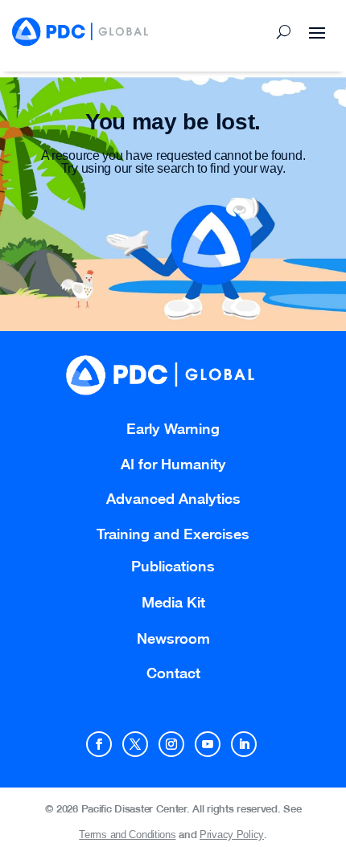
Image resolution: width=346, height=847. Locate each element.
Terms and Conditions (127, 835)
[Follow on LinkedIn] (244, 744)
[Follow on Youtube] (207, 744)
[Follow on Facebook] (99, 744)
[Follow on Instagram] (171, 744)
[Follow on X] (135, 744)
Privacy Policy (232, 835)
